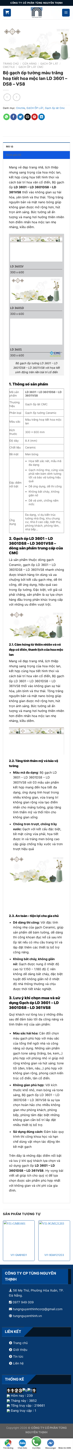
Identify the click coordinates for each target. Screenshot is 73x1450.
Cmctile (9, 66)
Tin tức (17, 1356)
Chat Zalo (22, 1448)
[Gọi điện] (36, 1441)
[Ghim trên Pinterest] (34, 117)
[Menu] (66, 13)
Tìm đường (8, 1448)
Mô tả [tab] (9, 146)
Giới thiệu (20, 1350)
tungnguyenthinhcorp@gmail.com (37, 1309)
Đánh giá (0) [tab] (13, 154)
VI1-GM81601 (19, 1254)
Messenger (50, 1448)
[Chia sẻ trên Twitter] (20, 117)
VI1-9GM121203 (54, 1254)
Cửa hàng (29, 63)
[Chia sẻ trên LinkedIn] (41, 117)
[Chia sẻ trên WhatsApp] (6, 117)
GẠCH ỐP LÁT (49, 63)
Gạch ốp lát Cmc (30, 66)
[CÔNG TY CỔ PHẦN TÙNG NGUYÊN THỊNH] (36, 12)
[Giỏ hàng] (7, 13)
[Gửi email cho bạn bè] (27, 117)
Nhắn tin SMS (64, 1448)
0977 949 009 (23, 1302)
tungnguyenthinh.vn (27, 1316)
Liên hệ (18, 1363)
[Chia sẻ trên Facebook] (13, 117)
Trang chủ (11, 63)
